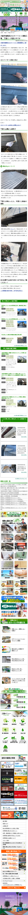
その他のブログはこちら (21, 478)
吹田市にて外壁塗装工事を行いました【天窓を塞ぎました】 (14, 505)
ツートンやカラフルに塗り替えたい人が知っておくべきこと (18, 680)
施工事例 (5, 821)
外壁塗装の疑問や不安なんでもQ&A (11, 835)
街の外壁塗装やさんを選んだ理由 (11, 828)
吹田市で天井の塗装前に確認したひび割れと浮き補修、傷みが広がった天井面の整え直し (14, 485)
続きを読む (24, 436)
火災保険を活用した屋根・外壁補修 (11, 878)
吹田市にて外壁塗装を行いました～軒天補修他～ (12, 501)
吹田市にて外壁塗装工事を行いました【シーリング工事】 (13, 508)
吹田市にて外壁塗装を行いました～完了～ (11, 497)
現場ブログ (5, 823)
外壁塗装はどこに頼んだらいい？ (11, 876)
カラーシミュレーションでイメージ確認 (18, 639)
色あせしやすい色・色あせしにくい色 (17, 669)
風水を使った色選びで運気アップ (18, 649)
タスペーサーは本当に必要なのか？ (11, 125)
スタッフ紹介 (6, 840)
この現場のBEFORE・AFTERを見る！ (12, 290)
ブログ (7, 31)
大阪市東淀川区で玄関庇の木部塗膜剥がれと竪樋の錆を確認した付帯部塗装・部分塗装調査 (14, 495)
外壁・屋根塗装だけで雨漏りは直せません (13, 833)
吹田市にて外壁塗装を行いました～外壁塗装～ (12, 499)
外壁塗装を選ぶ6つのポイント (10, 830)
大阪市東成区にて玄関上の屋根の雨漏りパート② (21, 468)
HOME (2, 31)
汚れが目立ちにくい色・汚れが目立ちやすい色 (18, 659)
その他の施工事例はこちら (20, 345)
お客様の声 (5, 826)
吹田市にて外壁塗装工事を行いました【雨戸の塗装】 (13, 502)
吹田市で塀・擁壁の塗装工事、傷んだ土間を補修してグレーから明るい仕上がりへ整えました (14, 488)
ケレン (12, 229)
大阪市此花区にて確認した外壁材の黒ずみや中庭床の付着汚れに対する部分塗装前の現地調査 (14, 492)
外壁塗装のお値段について (9, 838)
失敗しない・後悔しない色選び (18, 629)
